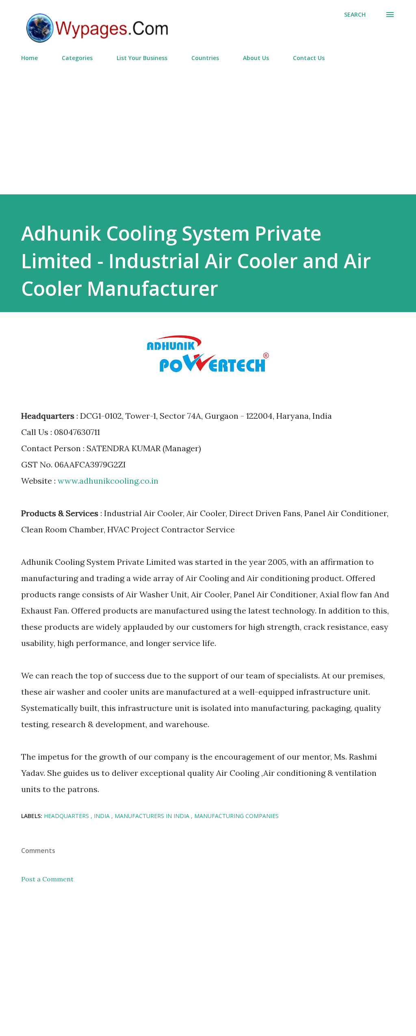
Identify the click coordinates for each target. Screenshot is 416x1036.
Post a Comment (47, 879)
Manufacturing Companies (236, 816)
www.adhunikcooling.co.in (108, 481)
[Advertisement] (208, 124)
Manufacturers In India (153, 816)
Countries (205, 58)
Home (29, 58)
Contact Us (309, 58)
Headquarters (67, 816)
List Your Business (142, 58)
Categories (77, 58)
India (102, 816)
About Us (256, 58)
